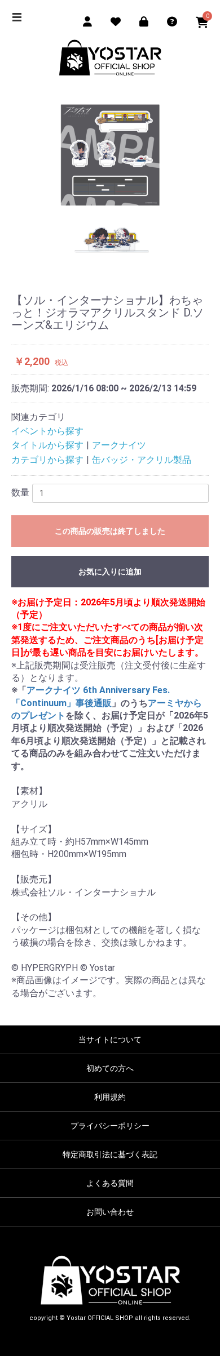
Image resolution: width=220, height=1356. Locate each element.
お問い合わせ (110, 1211)
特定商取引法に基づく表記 (110, 1154)
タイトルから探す (47, 445)
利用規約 (110, 1096)
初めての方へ (110, 1068)
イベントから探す (47, 431)
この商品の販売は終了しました (110, 531)
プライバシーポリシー (110, 1125)
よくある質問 (110, 1183)
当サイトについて (110, 1039)
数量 (20, 492)
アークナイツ (119, 445)
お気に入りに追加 (110, 571)
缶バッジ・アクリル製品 (141, 459)
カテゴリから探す (47, 459)
